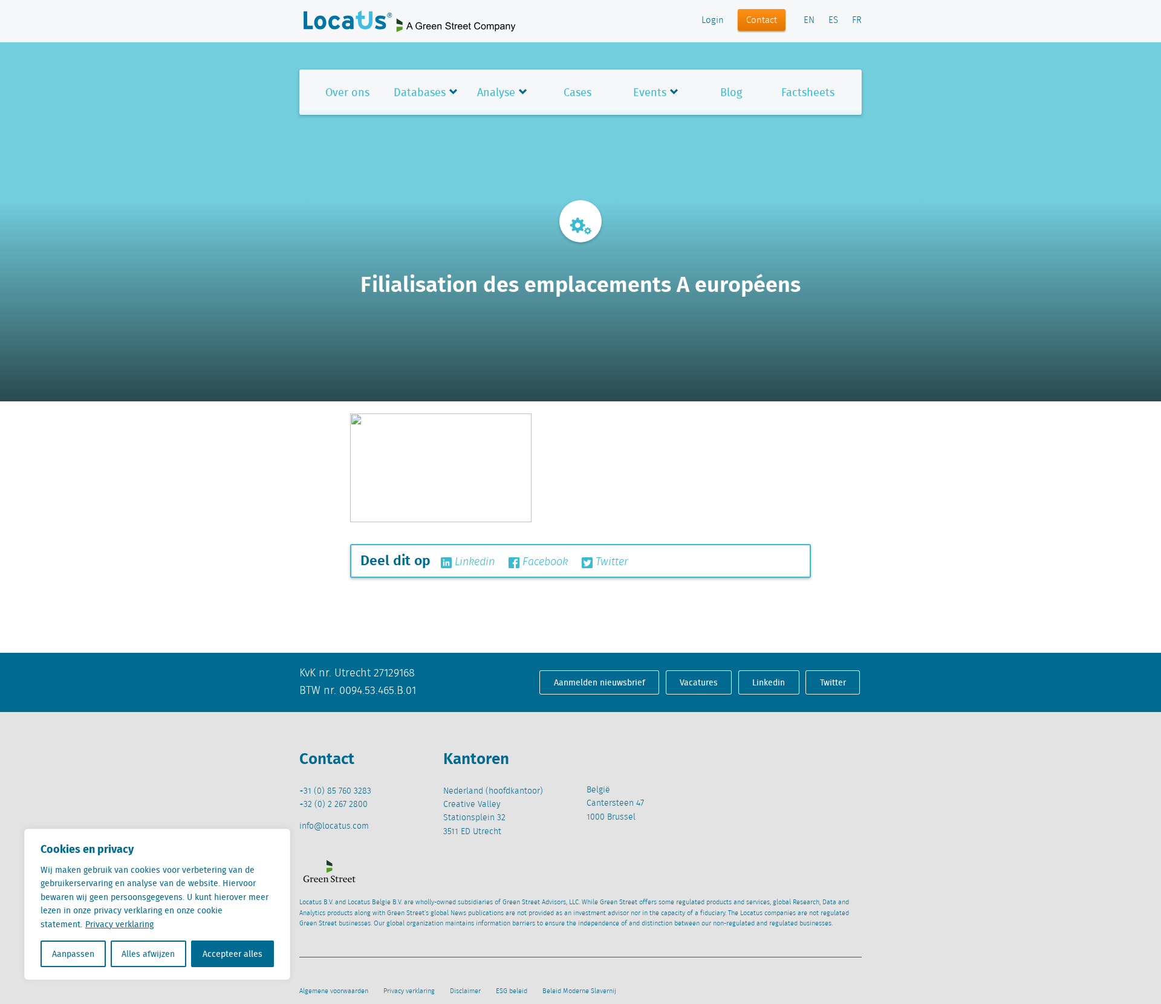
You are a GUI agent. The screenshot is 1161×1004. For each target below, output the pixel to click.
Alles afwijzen (148, 954)
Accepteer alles (232, 954)
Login (712, 20)
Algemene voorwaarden (333, 991)
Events (649, 92)
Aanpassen (73, 954)
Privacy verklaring (119, 924)
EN (809, 20)
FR (857, 20)
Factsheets (807, 92)
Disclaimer (465, 991)
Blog (731, 92)
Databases (420, 92)
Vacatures (699, 682)
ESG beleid (511, 991)
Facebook (543, 562)
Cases (577, 92)
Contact (761, 20)
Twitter (610, 562)
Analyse (496, 92)
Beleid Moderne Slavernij (579, 991)
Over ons (347, 92)
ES (833, 20)
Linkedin (473, 562)
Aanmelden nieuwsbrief (599, 682)
